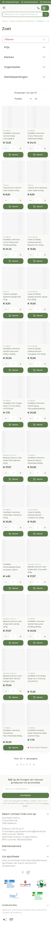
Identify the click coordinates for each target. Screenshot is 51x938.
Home (5, 21)
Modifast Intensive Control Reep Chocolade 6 (11, 136)
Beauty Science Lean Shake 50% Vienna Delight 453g (12, 678)
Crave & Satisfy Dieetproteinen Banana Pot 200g (35, 242)
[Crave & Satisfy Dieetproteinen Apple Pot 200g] (38, 278)
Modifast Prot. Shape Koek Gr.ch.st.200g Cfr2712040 (12, 406)
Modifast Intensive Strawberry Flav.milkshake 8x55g (12, 733)
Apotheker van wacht (13, 863)
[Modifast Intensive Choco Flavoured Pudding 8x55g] (13, 223)
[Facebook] (23, 872)
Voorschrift (30, 863)
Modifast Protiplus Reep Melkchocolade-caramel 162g (37, 733)
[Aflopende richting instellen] (36, 99)
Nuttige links (18, 860)
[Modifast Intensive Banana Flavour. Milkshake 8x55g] (38, 442)
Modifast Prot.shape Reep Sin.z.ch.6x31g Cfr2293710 (37, 678)
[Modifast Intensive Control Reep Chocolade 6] (13, 117)
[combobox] (22, 14)
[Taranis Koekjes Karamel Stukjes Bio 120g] (13, 278)
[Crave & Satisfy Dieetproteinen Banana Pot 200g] (38, 223)
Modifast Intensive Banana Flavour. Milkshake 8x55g (36, 460)
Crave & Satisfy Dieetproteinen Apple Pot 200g (37, 297)
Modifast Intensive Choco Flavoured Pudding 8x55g (11, 242)
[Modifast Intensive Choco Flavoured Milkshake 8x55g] (38, 117)
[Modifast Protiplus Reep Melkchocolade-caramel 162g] (38, 714)
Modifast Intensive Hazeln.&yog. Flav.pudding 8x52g (36, 406)
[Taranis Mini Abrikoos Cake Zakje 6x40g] (38, 172)
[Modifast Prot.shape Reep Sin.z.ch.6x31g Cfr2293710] (38, 660)
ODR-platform (16, 912)
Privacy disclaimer (39, 910)
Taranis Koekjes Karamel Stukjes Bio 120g (12, 297)
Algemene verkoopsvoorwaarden (16, 910)
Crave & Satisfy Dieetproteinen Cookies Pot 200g (36, 515)
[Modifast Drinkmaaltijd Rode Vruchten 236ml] (13, 551)
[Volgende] (33, 764)
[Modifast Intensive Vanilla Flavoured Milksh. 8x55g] (13, 333)
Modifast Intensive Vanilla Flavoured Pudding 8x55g (36, 624)
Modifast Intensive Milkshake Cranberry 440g (12, 515)
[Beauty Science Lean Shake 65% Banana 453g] (13, 442)
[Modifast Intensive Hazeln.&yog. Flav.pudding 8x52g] (38, 387)
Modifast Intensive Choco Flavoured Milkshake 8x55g (36, 136)
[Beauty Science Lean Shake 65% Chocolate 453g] (38, 551)
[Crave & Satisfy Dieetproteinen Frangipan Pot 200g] (38, 333)
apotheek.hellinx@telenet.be (30, 831)
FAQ (4, 850)
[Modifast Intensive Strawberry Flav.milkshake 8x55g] (13, 714)
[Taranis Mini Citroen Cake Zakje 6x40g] (13, 172)
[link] (17, 764)
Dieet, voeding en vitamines (22, 21)
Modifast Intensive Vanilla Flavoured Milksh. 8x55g (11, 351)
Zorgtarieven (9, 866)
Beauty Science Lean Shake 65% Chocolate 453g (37, 569)
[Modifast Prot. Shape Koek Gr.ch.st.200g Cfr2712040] (13, 387)
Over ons (6, 860)
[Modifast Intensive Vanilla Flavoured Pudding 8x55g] (38, 605)
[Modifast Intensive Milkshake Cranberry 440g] (13, 496)
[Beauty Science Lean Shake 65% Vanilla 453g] (13, 605)
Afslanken (41, 21)
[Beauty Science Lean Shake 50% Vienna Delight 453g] (13, 660)
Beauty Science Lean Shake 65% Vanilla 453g (12, 624)
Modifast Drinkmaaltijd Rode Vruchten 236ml (11, 567)
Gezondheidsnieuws (36, 860)
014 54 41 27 (18, 829)
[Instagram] (28, 872)
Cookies (5, 912)
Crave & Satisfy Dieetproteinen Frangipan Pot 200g (37, 351)
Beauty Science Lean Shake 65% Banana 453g (12, 460)
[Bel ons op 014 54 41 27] (38, 8)
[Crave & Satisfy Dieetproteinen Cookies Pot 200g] (38, 496)
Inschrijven (25, 795)
